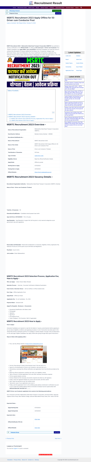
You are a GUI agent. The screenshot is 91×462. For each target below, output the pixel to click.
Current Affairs (79, 63)
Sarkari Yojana (69, 63)
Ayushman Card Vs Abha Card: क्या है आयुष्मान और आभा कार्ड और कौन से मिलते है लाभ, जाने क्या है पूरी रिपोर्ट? (74, 114)
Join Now (58, 13)
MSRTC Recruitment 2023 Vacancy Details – (22, 116)
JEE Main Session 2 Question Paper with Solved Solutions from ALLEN (74, 83)
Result (67, 59)
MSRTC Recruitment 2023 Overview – (20, 114)
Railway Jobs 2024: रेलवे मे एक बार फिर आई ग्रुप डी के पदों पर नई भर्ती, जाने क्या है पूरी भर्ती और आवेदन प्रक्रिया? (74, 109)
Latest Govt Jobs (39, 155)
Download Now (57, 10)
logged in (16, 448)
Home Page (79, 70)
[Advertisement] (45, 459)
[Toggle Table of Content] (52, 112)
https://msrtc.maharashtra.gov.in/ (43, 172)
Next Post (58, 438)
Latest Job (68, 55)
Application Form (70, 70)
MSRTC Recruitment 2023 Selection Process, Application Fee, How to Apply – (32, 118)
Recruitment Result (48, 3)
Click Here (37, 419)
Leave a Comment (11, 23)
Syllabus (78, 55)
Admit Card (78, 59)
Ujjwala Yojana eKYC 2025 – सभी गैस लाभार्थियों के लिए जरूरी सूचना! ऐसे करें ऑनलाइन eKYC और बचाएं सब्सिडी (74, 88)
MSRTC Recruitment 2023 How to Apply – (23, 120)
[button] (81, 8)
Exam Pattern (79, 66)
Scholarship (68, 66)
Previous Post (10, 438)
